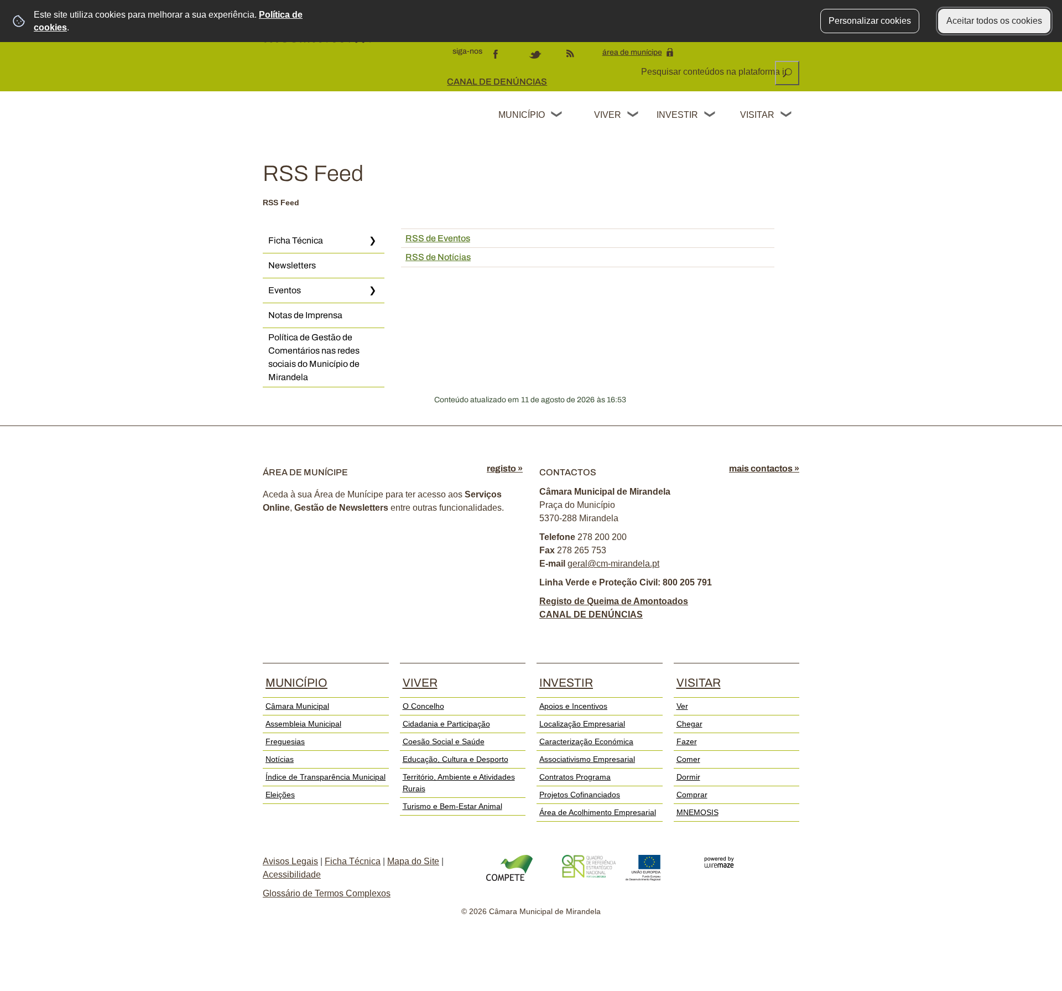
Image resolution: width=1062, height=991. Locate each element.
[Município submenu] (557, 116)
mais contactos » (764, 468)
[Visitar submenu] (786, 116)
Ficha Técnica (295, 240)
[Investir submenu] (710, 116)
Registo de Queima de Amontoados (613, 601)
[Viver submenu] (633, 116)
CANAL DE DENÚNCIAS (497, 81)
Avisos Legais (290, 861)
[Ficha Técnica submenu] (372, 241)
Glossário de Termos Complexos (327, 893)
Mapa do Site (413, 861)
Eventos (284, 290)
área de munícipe (632, 52)
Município (521, 115)
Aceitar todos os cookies (994, 20)
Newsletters (292, 265)
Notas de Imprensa (305, 315)
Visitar (757, 115)
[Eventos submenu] (372, 290)
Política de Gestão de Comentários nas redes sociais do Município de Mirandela (314, 357)
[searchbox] (715, 72)
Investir (677, 115)
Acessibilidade (292, 874)
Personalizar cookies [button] (870, 20)
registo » (505, 468)
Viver (607, 115)
